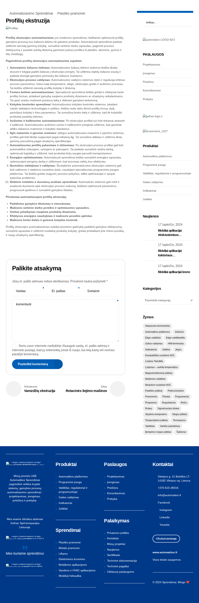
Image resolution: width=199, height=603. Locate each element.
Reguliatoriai (169, 402)
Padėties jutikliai (153, 390)
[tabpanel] (65, 28)
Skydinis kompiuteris (156, 414)
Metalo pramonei (69, 548)
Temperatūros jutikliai (156, 420)
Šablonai (181, 432)
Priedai (166, 396)
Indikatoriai (149, 190)
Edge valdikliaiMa (175, 337)
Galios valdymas (153, 182)
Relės (184, 402)
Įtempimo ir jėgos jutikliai (158, 432)
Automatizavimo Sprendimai (31, 13)
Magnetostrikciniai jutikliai (158, 373)
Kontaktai (113, 538)
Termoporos (179, 420)
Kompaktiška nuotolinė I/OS (159, 355)
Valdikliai (150, 426)
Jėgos (178, 349)
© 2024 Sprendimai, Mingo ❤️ (171, 582)
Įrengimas (149, 73)
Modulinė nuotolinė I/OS (158, 385)
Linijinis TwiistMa (154, 361)
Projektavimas (151, 64)
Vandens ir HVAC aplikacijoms (77, 570)
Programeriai (182, 396)
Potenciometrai (176, 390)
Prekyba (148, 99)
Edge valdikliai (153, 337)
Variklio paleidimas (170, 426)
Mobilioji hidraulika (70, 575)
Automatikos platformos (157, 156)
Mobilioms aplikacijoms (73, 564)
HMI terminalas (176, 343)
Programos (151, 402)
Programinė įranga (154, 164)
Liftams (63, 553)
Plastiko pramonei (71, 13)
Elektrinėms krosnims (72, 559)
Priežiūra (148, 81)
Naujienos (113, 549)
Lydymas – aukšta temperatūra (161, 367)
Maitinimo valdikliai (155, 379)
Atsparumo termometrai (157, 326)
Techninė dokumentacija (122, 560)
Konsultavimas (152, 90)
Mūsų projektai (116, 543)
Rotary (148, 408)
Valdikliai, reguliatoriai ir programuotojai (167, 173)
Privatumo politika (118, 532)
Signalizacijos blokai (168, 408)
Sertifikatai (113, 555)
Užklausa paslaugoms (120, 571)
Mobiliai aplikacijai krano (174, 272)
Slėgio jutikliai (179, 414)
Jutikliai (147, 199)
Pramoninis (151, 396)
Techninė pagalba (118, 566)
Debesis (179, 332)
